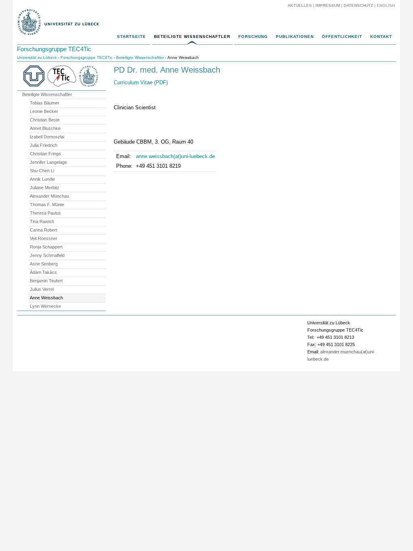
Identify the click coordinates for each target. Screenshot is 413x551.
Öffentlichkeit (342, 36)
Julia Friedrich (43, 145)
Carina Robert (43, 229)
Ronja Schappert (46, 246)
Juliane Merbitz (44, 187)
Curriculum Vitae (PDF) (141, 82)
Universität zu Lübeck (37, 57)
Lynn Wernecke (45, 306)
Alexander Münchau (49, 196)
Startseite (131, 36)
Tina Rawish (42, 221)
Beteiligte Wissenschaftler (192, 36)
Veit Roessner (43, 238)
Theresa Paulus (45, 213)
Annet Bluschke (45, 128)
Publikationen (295, 36)
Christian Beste (45, 119)
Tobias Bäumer (44, 102)
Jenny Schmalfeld (47, 255)
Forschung (253, 36)
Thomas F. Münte (47, 204)
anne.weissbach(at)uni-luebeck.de (175, 156)
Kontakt (381, 36)
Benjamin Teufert (46, 280)
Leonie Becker (44, 111)
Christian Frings (45, 153)
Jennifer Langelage (48, 162)
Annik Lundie (42, 179)
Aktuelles (300, 5)
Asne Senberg (44, 263)
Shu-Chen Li (42, 170)
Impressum (327, 5)
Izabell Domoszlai (47, 136)
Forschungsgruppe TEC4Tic (54, 49)
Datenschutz (358, 5)
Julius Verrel (42, 289)
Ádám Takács (43, 272)
